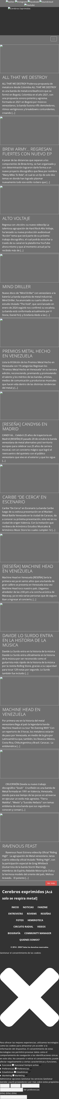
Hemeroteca (35, 920)
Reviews (32, 913)
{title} (2, 1093)
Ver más (51, 883)
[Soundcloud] (46, 1)
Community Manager (37, 933)
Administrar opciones (10, 1078)
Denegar (15, 1085)
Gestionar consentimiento (13, 1097)
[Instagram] (21, 1)
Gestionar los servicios (32, 1078)
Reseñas (46, 913)
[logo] (29, 21)
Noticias (28, 907)
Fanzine (43, 907)
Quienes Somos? (29, 939)
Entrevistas (15, 913)
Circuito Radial (23, 926)
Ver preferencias (30, 1085)
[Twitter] (10, 1)
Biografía (14, 933)
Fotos (20, 920)
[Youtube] (29, 5)
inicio (15, 907)
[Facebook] (33, 1)
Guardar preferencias (11, 1089)
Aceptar (5, 1085)
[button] (29, 998)
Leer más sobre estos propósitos (43, 1082)
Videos (41, 926)
